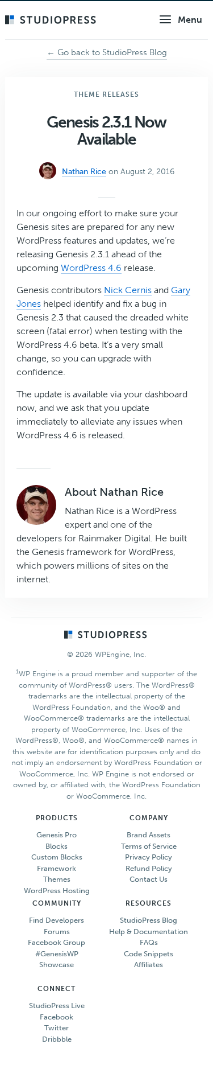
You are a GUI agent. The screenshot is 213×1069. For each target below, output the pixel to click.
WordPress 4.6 (91, 267)
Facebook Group (56, 942)
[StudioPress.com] (52, 20)
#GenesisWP (56, 953)
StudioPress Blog (148, 920)
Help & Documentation (148, 931)
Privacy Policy (148, 857)
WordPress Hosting (57, 890)
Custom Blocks (56, 857)
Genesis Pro (56, 834)
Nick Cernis (128, 290)
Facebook (56, 1017)
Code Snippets (148, 953)
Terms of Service (149, 846)
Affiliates (148, 964)
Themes (56, 879)
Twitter (56, 1027)
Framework (56, 868)
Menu (190, 19)
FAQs (149, 942)
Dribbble (57, 1039)
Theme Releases (106, 94)
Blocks (56, 846)
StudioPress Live (57, 1005)
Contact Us (149, 879)
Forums (57, 931)
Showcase (56, 964)
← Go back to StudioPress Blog (107, 52)
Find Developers (56, 920)
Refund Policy (149, 868)
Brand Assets (148, 834)
